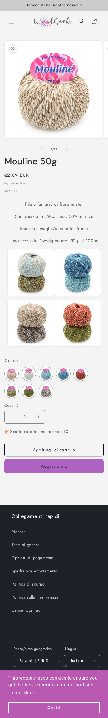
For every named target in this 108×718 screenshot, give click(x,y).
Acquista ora (54, 466)
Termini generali (27, 545)
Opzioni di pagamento (33, 558)
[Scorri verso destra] (66, 149)
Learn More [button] (21, 692)
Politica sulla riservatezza (35, 597)
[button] (11, 21)
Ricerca (19, 532)
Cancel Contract (26, 610)
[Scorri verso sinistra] (41, 149)
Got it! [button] (54, 707)
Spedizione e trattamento (35, 571)
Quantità (11, 405)
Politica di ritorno (28, 584)
